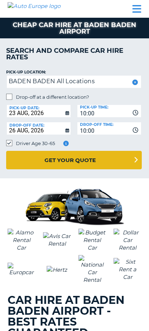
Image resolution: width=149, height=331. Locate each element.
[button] (134, 82)
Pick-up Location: (26, 72)
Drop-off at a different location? (52, 97)
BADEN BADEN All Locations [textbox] (52, 81)
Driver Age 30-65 (35, 143)
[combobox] (109, 111)
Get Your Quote (70, 160)
